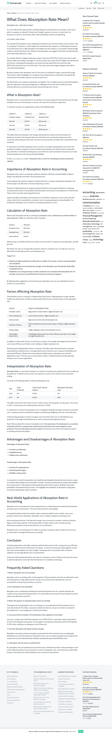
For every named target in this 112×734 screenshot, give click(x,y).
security (97, 234)
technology (98, 239)
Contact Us (10, 703)
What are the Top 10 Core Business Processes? (41, 698)
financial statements (91, 221)
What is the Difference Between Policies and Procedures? (43, 689)
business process (89, 199)
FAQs (8, 695)
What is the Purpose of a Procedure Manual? (41, 684)
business (94, 196)
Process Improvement (13, 700)
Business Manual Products (15, 687)
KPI (102, 224)
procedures (100, 226)
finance (94, 213)
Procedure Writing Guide (65, 712)
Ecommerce (98, 210)
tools (85, 242)
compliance (87, 206)
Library (14, 13)
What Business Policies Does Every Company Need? (42, 707)
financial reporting (89, 218)
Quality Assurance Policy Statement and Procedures (66, 692)
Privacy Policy (11, 692)
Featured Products (12, 684)
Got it (81, 731)
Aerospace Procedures (65, 701)
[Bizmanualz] (14, 3)
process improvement (93, 228)
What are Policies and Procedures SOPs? (44, 680)
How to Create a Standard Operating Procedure (41, 694)
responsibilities (96, 231)
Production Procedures (65, 709)
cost (93, 206)
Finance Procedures (64, 679)
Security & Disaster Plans (65, 707)
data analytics (91, 210)
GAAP (102, 221)
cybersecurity (98, 208)
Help (94, 8)
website (93, 242)
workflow (98, 242)
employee (86, 213)
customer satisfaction (88, 208)
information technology (91, 224)
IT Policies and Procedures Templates (66, 685)
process (85, 229)
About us (88, 8)
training (89, 242)
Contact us (81, 8)
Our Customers (11, 679)
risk (101, 231)
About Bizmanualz (12, 676)
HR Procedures (62, 681)
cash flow (99, 199)
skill (102, 234)
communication (91, 202)
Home (9, 13)
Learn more (72, 731)
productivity (87, 231)
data (84, 210)
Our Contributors (12, 681)
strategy (91, 239)
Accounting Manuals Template (67, 676)
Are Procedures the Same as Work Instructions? (42, 703)
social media (87, 236)
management (87, 226)
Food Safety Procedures (65, 704)
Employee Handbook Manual (67, 699)
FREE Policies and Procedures (16, 689)
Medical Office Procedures (66, 696)
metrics (95, 226)
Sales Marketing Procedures (66, 689)
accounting (89, 192)
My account (101, 8)
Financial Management (92, 215)
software (96, 236)
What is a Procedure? (40, 676)
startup (85, 240)
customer (97, 206)
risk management (89, 234)
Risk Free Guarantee (13, 697)
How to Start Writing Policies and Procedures (43, 712)
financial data (100, 213)
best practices (86, 196)
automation (100, 192)
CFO (104, 199)
